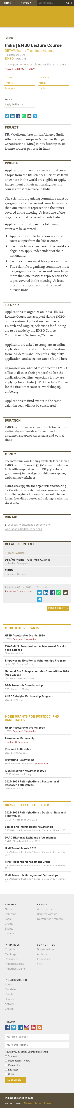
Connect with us (47, 914)
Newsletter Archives (50, 919)
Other (8, 65)
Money (42, 83)
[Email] (29, 116)
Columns (10, 914)
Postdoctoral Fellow (19, 1061)
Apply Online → (14, 104)
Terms (38, 1103)
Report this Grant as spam (18, 591)
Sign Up (8, 1103)
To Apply (10, 88)
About (8, 984)
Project (9, 77)
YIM (39, 964)
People (9, 994)
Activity (9, 1004)
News (8, 909)
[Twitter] (7, 116)
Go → (69, 3)
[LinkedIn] (12, 116)
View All (26, 3)
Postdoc (29, 65)
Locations (11, 933)
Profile (9, 83)
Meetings (10, 954)
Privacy (47, 1103)
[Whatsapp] (24, 116)
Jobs (8, 919)
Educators (43, 959)
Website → (11, 99)
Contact (43, 88)
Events (9, 928)
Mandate (10, 989)
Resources (11, 959)
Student (12, 1056)
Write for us (44, 909)
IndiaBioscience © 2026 (19, 1098)
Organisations (45, 949)
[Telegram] (35, 116)
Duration (44, 77)
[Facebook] (18, 116)
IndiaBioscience (37, 16)
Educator (13, 1070)
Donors (9, 999)
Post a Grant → (58, 608)
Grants (9, 38)
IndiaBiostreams (15, 968)
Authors (42, 954)
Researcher (14, 1065)
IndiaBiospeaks (14, 964)
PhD (40, 65)
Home (7, 3)
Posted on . (18, 587)
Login (18, 1103)
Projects (10, 949)
